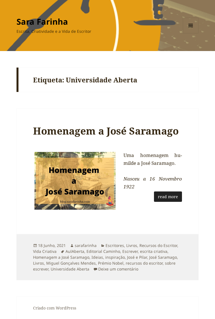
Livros (131, 245)
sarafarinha (86, 245)
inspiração (115, 257)
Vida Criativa (45, 251)
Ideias (97, 257)
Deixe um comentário (118, 269)
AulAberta (75, 251)
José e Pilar (137, 257)
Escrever (130, 251)
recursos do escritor (144, 263)
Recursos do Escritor (158, 245)
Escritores (115, 245)
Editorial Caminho (103, 251)
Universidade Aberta (70, 269)
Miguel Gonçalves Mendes (71, 263)
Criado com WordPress (54, 308)
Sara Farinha (42, 21)
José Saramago (163, 257)
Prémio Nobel (110, 263)
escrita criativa (153, 251)
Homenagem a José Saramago (106, 130)
